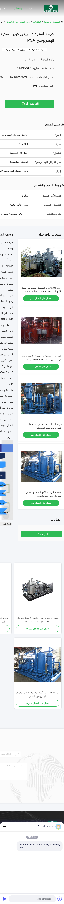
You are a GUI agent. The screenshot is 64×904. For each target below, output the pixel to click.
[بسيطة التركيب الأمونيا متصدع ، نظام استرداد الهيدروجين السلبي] (37, 664)
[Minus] (5, 827)
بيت (31, 8)
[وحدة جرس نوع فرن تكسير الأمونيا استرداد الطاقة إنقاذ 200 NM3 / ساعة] (37, 589)
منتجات (17, 8)
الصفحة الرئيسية (52, 21)
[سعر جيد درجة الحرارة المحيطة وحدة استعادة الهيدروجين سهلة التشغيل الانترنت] (41, 398)
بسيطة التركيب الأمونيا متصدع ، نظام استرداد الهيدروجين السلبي (37, 694)
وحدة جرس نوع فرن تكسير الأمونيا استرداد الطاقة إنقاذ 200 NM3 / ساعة (37, 620)
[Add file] (59, 898)
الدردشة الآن (32, 103)
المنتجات (37, 21)
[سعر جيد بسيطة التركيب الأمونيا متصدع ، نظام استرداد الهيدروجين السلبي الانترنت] (41, 466)
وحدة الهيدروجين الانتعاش (18, 21)
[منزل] (51, 8)
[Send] (4, 898)
